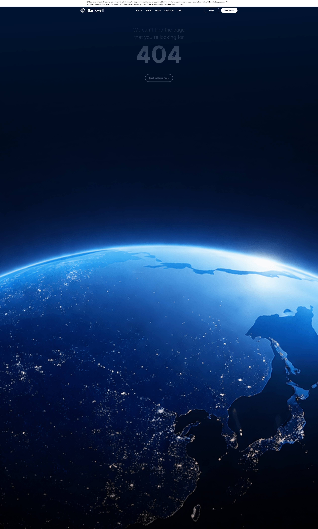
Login (211, 10)
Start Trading (229, 10)
